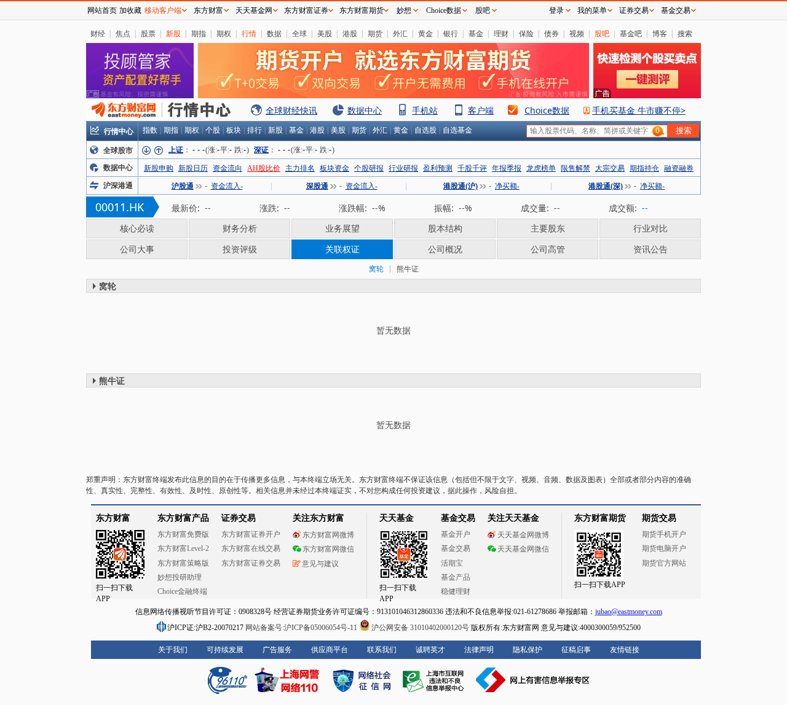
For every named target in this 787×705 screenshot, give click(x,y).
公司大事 (137, 249)
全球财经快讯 (291, 110)
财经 (97, 33)
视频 (576, 33)
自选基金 (457, 130)
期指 (198, 33)
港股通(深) (605, 186)
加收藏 (130, 10)
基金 (476, 33)
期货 (375, 33)
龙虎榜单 (541, 168)
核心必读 (137, 228)
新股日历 (193, 168)
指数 (150, 130)
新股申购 (158, 168)
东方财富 (208, 10)
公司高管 (548, 249)
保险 (526, 33)
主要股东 (548, 228)
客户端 (481, 110)
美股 (324, 33)
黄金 (425, 33)
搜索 (685, 33)
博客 (659, 33)
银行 (450, 33)
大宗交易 (610, 168)
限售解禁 (575, 168)
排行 (254, 130)
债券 (551, 33)
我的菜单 (592, 10)
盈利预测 (438, 168)
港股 (349, 33)
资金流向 (227, 168)
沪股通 (183, 186)
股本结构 (445, 228)
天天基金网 (253, 10)
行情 (249, 33)
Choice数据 (546, 110)
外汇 (400, 33)
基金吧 (631, 33)
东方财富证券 (306, 10)
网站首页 (102, 10)
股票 (148, 33)
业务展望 (342, 228)
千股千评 (472, 168)
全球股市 (118, 150)
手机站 (425, 110)
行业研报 (403, 168)
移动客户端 (162, 10)
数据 (274, 33)
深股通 (317, 186)
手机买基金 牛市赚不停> (639, 110)
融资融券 (679, 168)
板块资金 (334, 168)
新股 (173, 33)
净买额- (507, 186)
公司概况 (445, 249)
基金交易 (675, 10)
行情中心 (118, 131)
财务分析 (240, 228)
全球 (299, 33)
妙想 (404, 10)
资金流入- (227, 186)
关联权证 (342, 249)
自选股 (425, 130)
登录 (556, 10)
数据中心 (364, 110)
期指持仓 (644, 168)
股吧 (602, 33)
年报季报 (506, 168)
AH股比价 (263, 168)
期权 (223, 33)
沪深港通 (118, 185)
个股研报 (369, 168)
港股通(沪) (460, 186)
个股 (212, 130)
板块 (233, 130)
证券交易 (634, 10)
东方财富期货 (361, 10)
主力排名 (300, 168)
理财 (501, 33)
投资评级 (240, 249)
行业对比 (650, 228)
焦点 (123, 33)
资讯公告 (650, 249)
